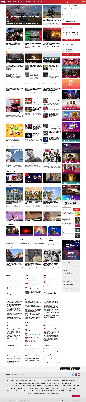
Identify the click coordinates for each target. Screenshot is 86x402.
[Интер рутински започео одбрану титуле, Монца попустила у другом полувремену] (45, 115)
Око (8, 81)
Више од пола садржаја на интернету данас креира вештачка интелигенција (54, 138)
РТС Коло (54, 388)
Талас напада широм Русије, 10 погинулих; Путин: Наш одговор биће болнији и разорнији (51, 43)
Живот (13, 385)
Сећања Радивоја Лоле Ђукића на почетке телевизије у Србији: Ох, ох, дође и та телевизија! (14, 89)
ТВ (26, 1)
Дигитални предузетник (67, 385)
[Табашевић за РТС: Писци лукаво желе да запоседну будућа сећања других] (15, 58)
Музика (24, 385)
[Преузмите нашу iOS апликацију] (75, 368)
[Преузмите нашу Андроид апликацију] (65, 368)
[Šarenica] (71, 169)
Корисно (9, 185)
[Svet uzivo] (71, 94)
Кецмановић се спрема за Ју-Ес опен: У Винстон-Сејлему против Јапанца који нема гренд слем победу (52, 332)
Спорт (14, 1)
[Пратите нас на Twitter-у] (73, 374)
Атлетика (48, 383)
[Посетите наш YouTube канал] (79, 374)
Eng (75, 1)
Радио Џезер (75, 390)
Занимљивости (10, 345)
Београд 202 (37, 390)
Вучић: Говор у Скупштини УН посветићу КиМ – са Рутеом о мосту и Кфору (17, 66)
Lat (71, 1)
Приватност (8, 400)
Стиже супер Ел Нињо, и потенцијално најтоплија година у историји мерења (36, 135)
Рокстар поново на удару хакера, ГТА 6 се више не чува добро (12, 238)
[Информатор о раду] (71, 255)
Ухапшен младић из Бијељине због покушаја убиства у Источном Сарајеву (14, 318)
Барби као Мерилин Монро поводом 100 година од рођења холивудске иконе (14, 359)
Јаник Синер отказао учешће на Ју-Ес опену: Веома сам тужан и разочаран (51, 336)
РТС (39, 1)
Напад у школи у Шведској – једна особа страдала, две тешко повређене (51, 287)
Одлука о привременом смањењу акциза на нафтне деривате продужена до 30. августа (51, 302)
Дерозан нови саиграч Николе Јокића (31, 338)
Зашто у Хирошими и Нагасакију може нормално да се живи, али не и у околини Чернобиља (14, 264)
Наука (55, 385)
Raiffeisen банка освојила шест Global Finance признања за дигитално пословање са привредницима (14, 202)
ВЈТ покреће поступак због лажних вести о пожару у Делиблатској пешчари (16, 73)
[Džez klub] (71, 137)
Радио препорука (12, 210)
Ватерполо (43, 383)
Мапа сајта (76, 396)
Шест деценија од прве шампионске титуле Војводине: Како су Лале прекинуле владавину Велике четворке (51, 89)
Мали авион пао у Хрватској (30, 280)
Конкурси (48, 393)
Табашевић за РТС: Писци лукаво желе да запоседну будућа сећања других (14, 61)
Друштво (27, 299)
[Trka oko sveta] (71, 63)
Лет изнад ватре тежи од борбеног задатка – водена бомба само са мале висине (52, 20)
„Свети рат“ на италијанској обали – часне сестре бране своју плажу (14, 362)
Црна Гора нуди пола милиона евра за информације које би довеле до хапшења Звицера (33, 292)
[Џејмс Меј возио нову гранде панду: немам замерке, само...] (45, 133)
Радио (29, 1)
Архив (43, 391)
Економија (46, 299)
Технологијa (46, 345)
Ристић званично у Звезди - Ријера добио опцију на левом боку (14, 113)
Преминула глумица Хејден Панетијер (32, 358)
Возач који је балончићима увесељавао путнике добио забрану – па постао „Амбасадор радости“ (14, 348)
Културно (10, 146)
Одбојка (33, 383)
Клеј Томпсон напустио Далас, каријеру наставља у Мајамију (31, 341)
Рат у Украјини (54, 380)
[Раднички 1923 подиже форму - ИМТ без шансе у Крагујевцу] (45, 108)
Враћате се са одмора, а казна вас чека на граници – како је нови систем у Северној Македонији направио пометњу (33, 284)
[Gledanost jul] (71, 116)
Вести (9, 1)
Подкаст (77, 380)
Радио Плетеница (45, 390)
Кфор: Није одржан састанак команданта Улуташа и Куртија (36, 66)
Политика (8, 275)
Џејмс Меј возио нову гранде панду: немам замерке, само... (55, 132)
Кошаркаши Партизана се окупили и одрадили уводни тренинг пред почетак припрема (33, 330)
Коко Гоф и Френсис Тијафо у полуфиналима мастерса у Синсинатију (51, 329)
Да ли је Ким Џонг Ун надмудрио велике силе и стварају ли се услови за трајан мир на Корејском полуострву (51, 282)
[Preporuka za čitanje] (71, 190)
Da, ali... (64, 265)
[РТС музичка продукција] (71, 245)
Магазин (22, 1)
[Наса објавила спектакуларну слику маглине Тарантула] (40, 231)
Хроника (8, 299)
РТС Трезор (59, 388)
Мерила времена (46, 380)
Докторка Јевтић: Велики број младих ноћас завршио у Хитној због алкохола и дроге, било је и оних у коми (33, 310)
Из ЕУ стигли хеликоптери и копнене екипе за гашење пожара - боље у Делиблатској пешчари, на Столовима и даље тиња (24, 17)
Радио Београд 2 (22, 390)
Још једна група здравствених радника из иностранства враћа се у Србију (33, 318)
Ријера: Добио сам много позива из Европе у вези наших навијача (37, 100)
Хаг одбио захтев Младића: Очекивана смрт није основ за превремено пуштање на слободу (54, 67)
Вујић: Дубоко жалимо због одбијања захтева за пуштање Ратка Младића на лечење (14, 281)
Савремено (10, 224)
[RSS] (80, 2)
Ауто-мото (53, 383)
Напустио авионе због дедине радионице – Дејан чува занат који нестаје (14, 356)
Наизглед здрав (45, 386)
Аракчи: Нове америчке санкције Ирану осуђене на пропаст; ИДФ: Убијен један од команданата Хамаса (36, 74)
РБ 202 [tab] (77, 46)
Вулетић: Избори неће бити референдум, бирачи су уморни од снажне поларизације (14, 293)
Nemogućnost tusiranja (67, 276)
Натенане (10, 247)
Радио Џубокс (61, 390)
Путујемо (34, 385)
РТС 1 (14, 388)
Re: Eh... (64, 287)
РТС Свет (25, 388)
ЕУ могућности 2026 (43, 381)
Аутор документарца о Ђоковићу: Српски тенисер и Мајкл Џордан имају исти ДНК (51, 339)
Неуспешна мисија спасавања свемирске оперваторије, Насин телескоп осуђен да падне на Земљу (51, 355)
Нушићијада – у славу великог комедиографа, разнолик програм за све (14, 163)
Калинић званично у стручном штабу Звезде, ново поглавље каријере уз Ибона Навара (33, 325)
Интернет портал (54, 393)
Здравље (46, 385)
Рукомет (37, 383)
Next (78, 14)
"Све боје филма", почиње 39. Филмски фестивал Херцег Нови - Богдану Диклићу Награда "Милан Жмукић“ (55, 126)
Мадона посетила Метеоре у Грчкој (32, 360)
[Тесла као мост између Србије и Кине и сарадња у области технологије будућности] (54, 231)
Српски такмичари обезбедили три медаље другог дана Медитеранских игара (33, 43)
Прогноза (65, 8)
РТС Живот (42, 388)
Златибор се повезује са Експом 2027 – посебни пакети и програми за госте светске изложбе (51, 202)
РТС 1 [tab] (66, 14)
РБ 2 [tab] (68, 46)
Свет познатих (28, 345)
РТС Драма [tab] (65, 30)
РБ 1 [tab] (64, 46)
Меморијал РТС (68, 383)
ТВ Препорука (11, 171)
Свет (44, 275)
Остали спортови (59, 383)
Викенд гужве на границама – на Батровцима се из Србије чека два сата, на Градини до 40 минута (33, 306)
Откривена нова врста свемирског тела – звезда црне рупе (26, 238)
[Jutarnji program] (71, 84)
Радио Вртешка (69, 390)
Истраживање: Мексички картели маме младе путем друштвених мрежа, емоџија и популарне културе (14, 139)
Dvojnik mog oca (66, 270)
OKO (18, 1)
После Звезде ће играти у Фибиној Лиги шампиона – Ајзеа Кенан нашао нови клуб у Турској (33, 334)
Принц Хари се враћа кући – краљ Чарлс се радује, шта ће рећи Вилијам (32, 352)
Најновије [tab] (64, 206)
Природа (60, 385)
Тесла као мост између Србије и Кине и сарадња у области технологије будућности (54, 238)
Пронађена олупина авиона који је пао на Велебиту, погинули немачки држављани (55, 73)
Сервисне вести (65, 380)
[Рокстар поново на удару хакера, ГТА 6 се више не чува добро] (12, 231)
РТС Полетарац (72, 388)
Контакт (31, 393)
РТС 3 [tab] (76, 14)
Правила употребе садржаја (21, 400)
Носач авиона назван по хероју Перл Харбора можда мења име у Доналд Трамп (15, 352)
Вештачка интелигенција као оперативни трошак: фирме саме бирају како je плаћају (52, 362)
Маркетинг (36, 393)
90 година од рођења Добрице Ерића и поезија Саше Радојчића (32, 219)
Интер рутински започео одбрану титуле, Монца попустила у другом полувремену (54, 115)
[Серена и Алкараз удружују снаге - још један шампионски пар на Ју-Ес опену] (45, 100)
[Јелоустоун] (71, 158)
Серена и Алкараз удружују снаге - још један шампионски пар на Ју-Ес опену (54, 100)
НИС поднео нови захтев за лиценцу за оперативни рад (51, 310)
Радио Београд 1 (14, 390)
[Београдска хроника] (71, 105)
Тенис (44, 322)
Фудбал (8, 322)
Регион (26, 275)
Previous (62, 14)
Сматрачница (72, 380)
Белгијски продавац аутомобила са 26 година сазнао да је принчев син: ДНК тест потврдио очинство (36, 127)
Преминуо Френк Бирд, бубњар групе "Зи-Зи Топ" (33, 356)
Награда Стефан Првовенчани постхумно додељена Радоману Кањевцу (33, 163)
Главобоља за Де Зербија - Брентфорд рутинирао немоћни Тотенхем (14, 339)
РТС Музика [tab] (75, 30)
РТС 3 (21, 388)
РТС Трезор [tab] (70, 30)
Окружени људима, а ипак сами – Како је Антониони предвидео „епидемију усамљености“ (51, 264)
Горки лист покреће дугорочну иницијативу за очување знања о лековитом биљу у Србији (33, 202)
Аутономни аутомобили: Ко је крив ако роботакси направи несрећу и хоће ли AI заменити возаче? (33, 264)
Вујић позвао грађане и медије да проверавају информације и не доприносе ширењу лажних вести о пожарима (33, 302)
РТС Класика (47, 388)
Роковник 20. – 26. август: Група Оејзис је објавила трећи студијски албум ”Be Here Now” (51, 163)
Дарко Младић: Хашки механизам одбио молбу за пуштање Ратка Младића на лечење (14, 314)
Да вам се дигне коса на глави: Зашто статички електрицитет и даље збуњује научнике (32, 61)
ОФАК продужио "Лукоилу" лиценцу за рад (51, 313)
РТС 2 (18, 388)
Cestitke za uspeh (66, 281)
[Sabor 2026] (71, 127)
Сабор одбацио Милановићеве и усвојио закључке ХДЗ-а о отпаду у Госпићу (32, 288)
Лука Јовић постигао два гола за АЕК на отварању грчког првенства (37, 109)
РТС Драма (36, 388)
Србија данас (24, 380)
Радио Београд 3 (30, 390)
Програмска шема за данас (71, 24)
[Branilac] (71, 73)
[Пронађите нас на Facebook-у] (76, 374)
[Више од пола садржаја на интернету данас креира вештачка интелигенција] (45, 139)
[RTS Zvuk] (71, 148)
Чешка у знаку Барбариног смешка (13, 220)
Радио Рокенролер (54, 390)
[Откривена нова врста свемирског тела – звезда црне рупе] (26, 231)
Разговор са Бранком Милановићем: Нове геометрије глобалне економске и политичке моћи (33, 89)
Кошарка (27, 322)
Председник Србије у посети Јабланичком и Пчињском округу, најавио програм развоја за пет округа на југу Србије (13, 44)
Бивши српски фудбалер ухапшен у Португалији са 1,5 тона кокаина (50, 290)
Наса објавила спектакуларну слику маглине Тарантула (39, 238)
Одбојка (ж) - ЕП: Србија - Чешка (31, 181)
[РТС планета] (67, 2)
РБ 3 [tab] (73, 46)
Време (59, 380)
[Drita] (71, 179)
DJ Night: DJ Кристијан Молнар (50, 220)
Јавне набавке (43, 393)
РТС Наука (31, 388)
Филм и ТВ (51, 385)
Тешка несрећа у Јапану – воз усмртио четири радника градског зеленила (50, 293)
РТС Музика (65, 388)
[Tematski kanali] (71, 200)
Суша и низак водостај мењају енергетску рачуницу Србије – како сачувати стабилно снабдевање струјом (51, 306)
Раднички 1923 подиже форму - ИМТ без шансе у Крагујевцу (54, 107)
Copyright (13, 400)
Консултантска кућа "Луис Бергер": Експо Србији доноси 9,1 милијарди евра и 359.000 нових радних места (51, 316)
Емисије (35, 1)
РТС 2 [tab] (71, 14)
